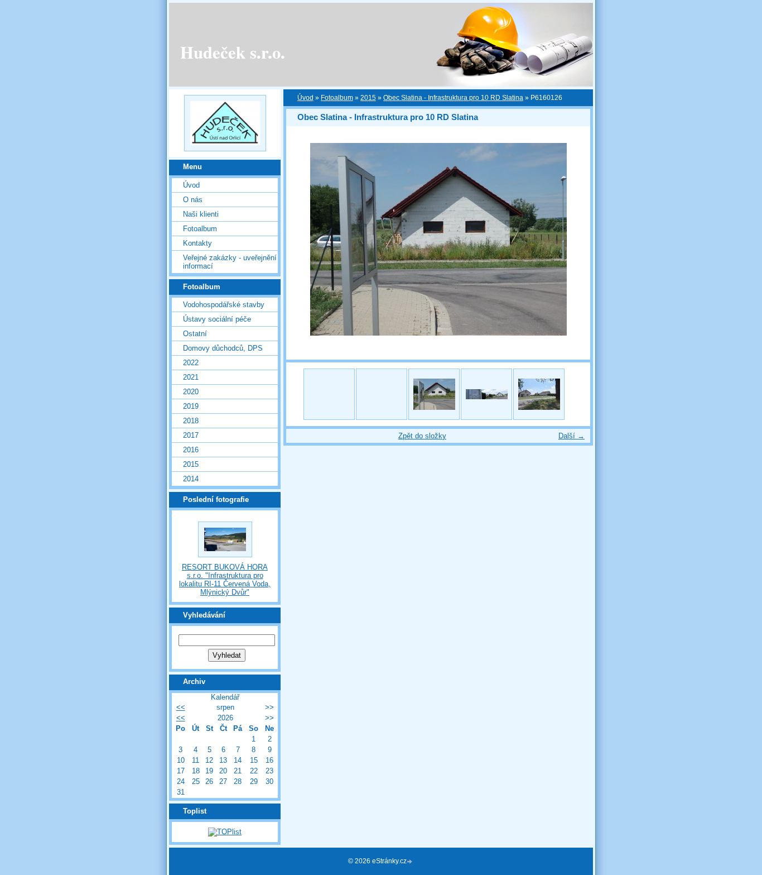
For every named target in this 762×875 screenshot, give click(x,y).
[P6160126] (434, 394)
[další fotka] (572, 239)
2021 (191, 377)
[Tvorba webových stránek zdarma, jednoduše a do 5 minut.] (410, 861)
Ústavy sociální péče (217, 319)
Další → (571, 436)
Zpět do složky (422, 436)
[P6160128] (486, 394)
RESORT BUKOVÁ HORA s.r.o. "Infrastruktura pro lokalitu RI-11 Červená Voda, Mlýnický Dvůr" (225, 579)
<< (180, 707)
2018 (191, 421)
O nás (192, 199)
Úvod (191, 185)
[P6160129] (539, 394)
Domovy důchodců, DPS (223, 348)
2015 (191, 464)
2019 (191, 406)
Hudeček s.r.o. (232, 52)
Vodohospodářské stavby (223, 304)
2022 (191, 362)
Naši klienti (201, 214)
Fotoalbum (200, 228)
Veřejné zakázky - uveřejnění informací (230, 262)
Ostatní (195, 333)
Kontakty (197, 243)
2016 (191, 450)
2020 (191, 392)
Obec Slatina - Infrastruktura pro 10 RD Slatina (453, 97)
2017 (191, 435)
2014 (191, 479)
